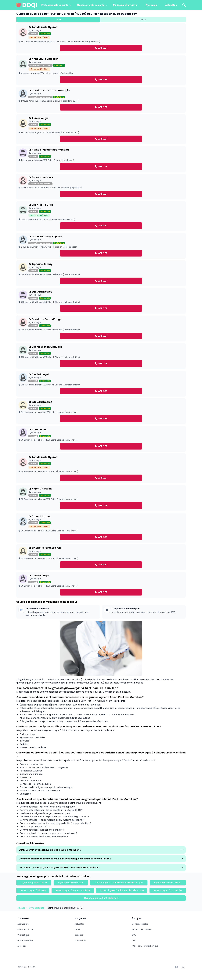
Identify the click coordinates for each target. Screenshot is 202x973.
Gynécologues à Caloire (34, 882)
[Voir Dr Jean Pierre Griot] (101, 216)
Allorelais (21, 946)
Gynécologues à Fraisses (167, 882)
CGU (134, 935)
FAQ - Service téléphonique (145, 946)
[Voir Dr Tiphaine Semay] (101, 273)
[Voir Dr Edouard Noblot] (101, 301)
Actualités (171, 5)
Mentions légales (140, 924)
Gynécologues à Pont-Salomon (101, 898)
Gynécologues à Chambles (167, 890)
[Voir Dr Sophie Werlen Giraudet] (101, 356)
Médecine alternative (125, 5)
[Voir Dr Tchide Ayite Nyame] (101, 38)
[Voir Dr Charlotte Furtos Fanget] (101, 328)
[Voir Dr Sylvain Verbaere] (101, 187)
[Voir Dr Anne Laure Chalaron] (101, 70)
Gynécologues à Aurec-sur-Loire (72, 890)
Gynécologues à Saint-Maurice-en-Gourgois (119, 882)
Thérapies (151, 5)
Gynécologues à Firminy (33, 890)
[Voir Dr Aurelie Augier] (101, 129)
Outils (77, 929)
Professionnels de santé (54, 5)
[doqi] (26, 5)
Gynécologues (37, 907)
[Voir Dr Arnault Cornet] (101, 528)
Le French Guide (25, 940)
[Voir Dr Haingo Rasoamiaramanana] (101, 159)
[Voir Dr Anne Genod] (101, 439)
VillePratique (23, 935)
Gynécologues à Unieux (70, 882)
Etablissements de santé (91, 5)
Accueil (21, 907)
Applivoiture (23, 924)
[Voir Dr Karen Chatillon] (101, 498)
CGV (134, 940)
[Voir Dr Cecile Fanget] (101, 384)
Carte (143, 19)
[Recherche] (184, 5)
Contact (79, 935)
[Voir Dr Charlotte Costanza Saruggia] (101, 100)
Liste (58, 19)
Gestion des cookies (141, 929)
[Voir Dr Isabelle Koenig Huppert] (101, 246)
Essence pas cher (25, 929)
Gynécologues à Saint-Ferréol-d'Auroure (122, 890)
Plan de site (80, 940)
